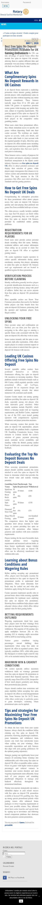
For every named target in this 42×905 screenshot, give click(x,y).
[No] (39, 896)
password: (27, 2)
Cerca (5, 850)
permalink (8, 825)
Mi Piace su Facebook (16, 877)
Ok (21, 901)
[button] (36, 20)
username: (5, 2)
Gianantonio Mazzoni (17, 48)
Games (22, 822)
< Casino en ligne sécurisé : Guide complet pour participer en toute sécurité (20, 34)
